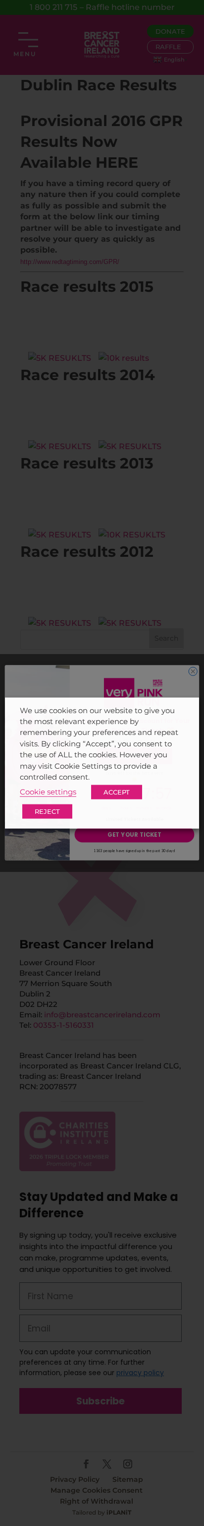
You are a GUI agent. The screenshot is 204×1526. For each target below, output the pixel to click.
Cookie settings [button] (48, 792)
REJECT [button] (47, 811)
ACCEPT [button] (116, 792)
